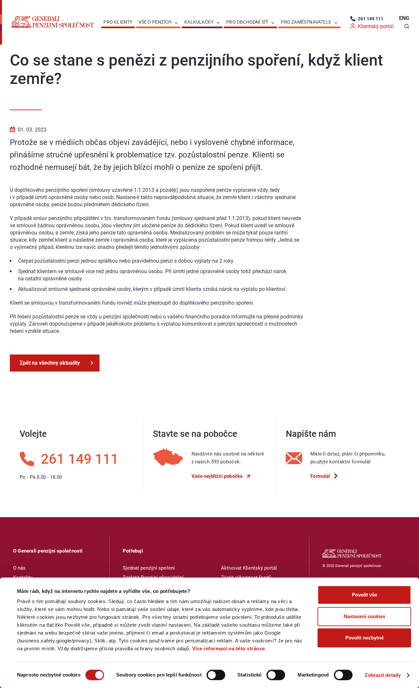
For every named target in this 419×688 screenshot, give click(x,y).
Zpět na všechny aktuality (50, 363)
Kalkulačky (198, 22)
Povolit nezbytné (364, 637)
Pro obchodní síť (247, 22)
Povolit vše (364, 594)
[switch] (216, 675)
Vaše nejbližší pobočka (217, 476)
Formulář (320, 476)
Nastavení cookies (364, 616)
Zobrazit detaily (383, 675)
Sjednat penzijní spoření (149, 568)
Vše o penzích (155, 22)
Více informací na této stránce (228, 648)
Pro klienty (117, 22)
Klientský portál (375, 26)
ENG (404, 18)
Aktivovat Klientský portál (249, 568)
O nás (19, 568)
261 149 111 (370, 18)
